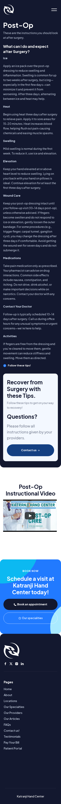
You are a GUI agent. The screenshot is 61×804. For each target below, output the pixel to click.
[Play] (30, 515)
